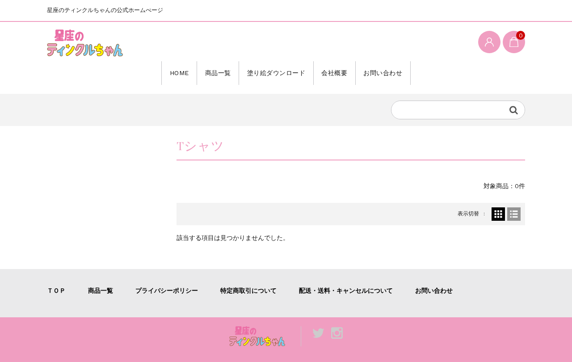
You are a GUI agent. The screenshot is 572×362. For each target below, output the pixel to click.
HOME (179, 72)
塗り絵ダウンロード (276, 72)
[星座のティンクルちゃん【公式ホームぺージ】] (85, 43)
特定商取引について (248, 290)
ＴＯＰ (56, 290)
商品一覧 (218, 72)
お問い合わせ (382, 72)
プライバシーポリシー (166, 290)
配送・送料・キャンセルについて (346, 290)
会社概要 (334, 72)
